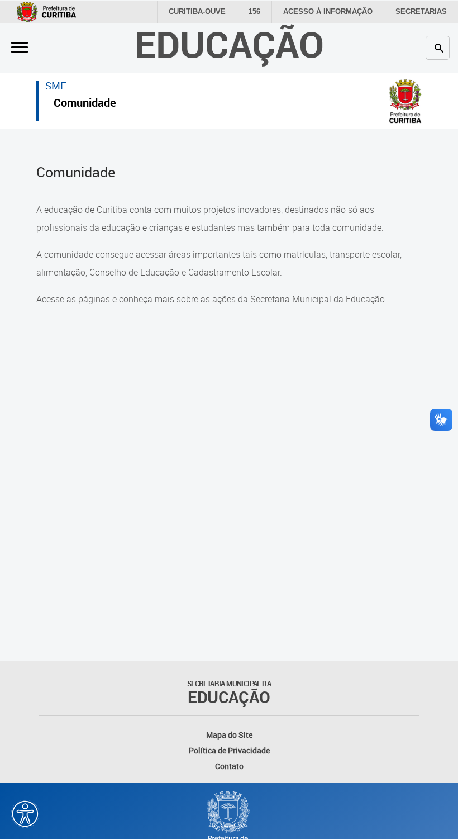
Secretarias (421, 11)
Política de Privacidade (229, 750)
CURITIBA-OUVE (197, 11)
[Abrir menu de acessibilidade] (25, 814)
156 (254, 11)
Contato (229, 766)
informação (328, 11)
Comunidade (85, 104)
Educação (229, 44)
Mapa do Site (229, 734)
